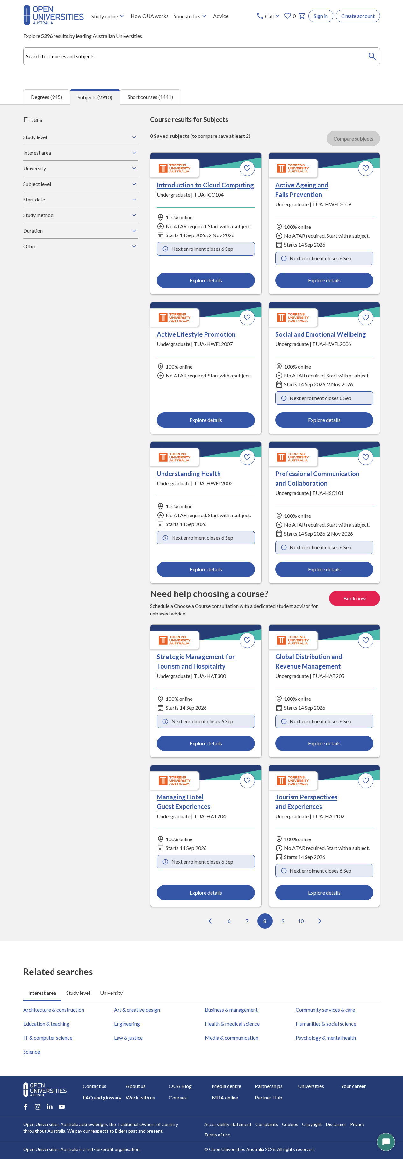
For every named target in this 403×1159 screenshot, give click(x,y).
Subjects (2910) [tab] (95, 97)
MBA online (225, 1097)
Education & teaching (46, 1024)
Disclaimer (336, 1124)
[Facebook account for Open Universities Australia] (25, 1107)
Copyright (312, 1124)
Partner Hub (268, 1097)
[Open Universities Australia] (53, 23)
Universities (311, 1086)
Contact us (94, 1086)
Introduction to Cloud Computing (205, 185)
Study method (38, 215)
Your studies (187, 16)
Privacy (357, 1124)
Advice (220, 16)
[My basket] (302, 16)
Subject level (37, 184)
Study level (35, 137)
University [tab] (111, 993)
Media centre (226, 1086)
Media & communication (231, 1038)
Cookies (290, 1124)
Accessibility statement (228, 1124)
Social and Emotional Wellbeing (320, 334)
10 (301, 921)
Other (29, 246)
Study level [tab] (78, 993)
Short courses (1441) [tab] (150, 97)
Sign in (321, 16)
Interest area (37, 153)
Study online (104, 16)
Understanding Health (189, 473)
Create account (358, 16)
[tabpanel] (201, 522)
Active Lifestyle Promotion (196, 334)
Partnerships (269, 1086)
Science (31, 1052)
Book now (354, 598)
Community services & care (325, 1010)
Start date (34, 199)
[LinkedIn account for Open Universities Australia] (50, 1107)
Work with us (140, 1097)
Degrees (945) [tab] (46, 97)
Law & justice (128, 1038)
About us (136, 1086)
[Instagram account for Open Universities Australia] (38, 1107)
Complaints (266, 1124)
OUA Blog (180, 1086)
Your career (353, 1086)
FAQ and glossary (102, 1097)
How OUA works (150, 16)
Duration (33, 231)
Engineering (127, 1024)
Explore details (206, 280)
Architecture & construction (53, 1010)
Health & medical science (232, 1024)
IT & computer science (47, 1038)
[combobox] (201, 56)
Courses (178, 1097)
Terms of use (217, 1134)
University (34, 168)
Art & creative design (137, 1010)
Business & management (231, 1010)
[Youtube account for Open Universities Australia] (62, 1107)
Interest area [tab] (42, 993)
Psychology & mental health (326, 1038)
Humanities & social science (326, 1024)
